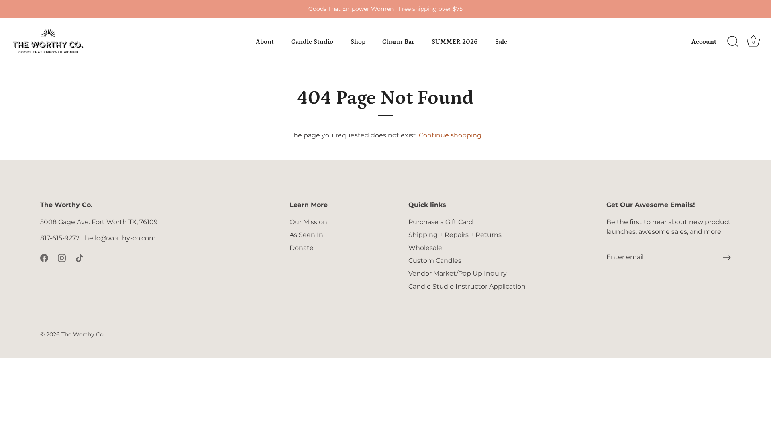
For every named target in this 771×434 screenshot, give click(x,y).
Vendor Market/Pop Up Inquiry (457, 273)
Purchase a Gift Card (440, 222)
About (265, 41)
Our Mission (308, 222)
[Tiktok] (79, 257)
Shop (358, 41)
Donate (302, 248)
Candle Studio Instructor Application (467, 286)
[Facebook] (44, 257)
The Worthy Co (82, 334)
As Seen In (306, 235)
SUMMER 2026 (455, 41)
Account (703, 41)
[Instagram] (62, 257)
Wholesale (425, 248)
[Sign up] (727, 258)
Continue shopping (450, 135)
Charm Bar (398, 41)
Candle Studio (312, 41)
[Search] (733, 42)
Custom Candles (434, 260)
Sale (501, 41)
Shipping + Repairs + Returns (455, 235)
